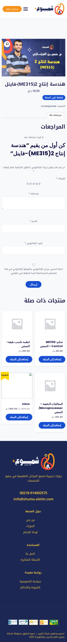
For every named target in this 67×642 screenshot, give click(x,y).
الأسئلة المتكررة (30, 559)
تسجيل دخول (12, 9)
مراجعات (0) (55, 115)
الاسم (33, 221)
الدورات (30, 526)
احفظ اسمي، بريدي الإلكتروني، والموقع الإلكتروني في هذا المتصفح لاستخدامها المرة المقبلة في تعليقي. (33, 271)
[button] (7, 44)
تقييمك (60, 178)
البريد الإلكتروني (33, 243)
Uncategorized (48, 106)
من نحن (30, 520)
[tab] (55, 115)
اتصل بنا (30, 553)
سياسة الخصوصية (30, 581)
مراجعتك (34, 194)
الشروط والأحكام (30, 587)
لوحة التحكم (30, 532)
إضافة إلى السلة (54, 97)
